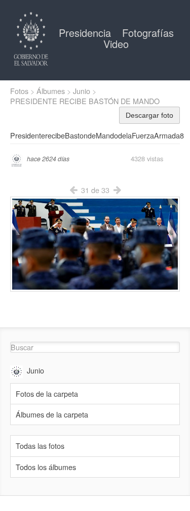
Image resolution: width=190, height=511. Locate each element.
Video (116, 43)
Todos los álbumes (46, 466)
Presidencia (86, 32)
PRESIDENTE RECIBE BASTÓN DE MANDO (85, 101)
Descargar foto (149, 115)
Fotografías (148, 32)
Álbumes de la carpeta (52, 414)
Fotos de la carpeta (47, 393)
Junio (81, 91)
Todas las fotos (40, 445)
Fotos (19, 91)
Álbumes (50, 91)
